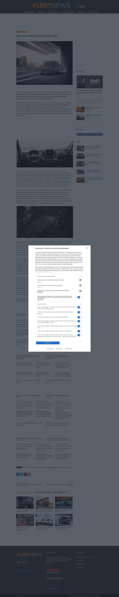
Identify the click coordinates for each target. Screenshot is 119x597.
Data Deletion (50, 348)
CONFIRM (48, 342)
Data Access (59, 348)
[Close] (87, 248)
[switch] (79, 280)
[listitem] (59, 276)
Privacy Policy (68, 348)
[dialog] (59, 298)
